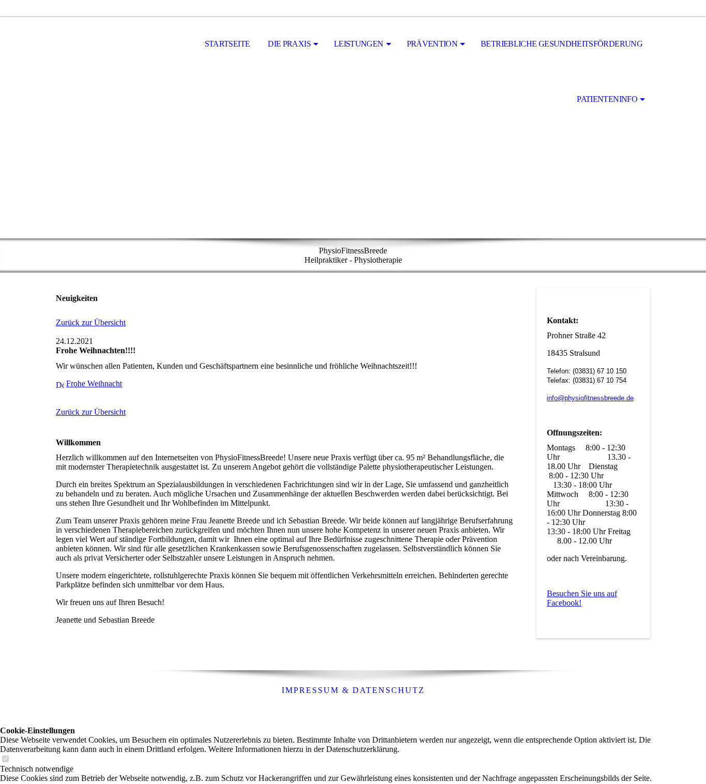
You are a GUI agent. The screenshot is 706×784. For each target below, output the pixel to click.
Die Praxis (289, 43)
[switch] (5, 759)
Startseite (227, 43)
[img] (107, 44)
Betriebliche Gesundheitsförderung (561, 43)
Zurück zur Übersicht (91, 322)
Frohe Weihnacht (94, 383)
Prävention (432, 43)
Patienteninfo (607, 99)
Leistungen (358, 43)
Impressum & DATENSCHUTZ (353, 690)
